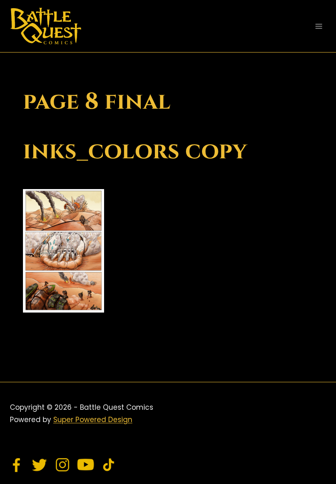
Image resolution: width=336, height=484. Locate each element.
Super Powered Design (92, 420)
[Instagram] (63, 465)
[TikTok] (109, 465)
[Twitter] (40, 465)
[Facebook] (17, 465)
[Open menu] (318, 26)
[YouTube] (86, 465)
